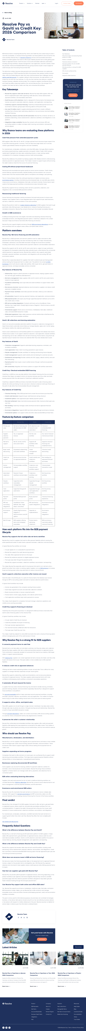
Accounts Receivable (36, 1011)
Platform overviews (67, 59)
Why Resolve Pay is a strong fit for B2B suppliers (71, 68)
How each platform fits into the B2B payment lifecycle (71, 64)
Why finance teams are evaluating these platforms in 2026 (72, 56)
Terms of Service (72, 1027)
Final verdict (65, 73)
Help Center (77, 1006)
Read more (5, 986)
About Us (48, 1006)
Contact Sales (66, 3)
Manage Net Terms (62, 1009)
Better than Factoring (62, 1014)
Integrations (34, 1016)
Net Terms (33, 1009)
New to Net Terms (61, 1006)
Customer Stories (78, 1011)
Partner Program (50, 1011)
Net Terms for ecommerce (63, 1011)
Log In (56, 3)
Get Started (79, 3)
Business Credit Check (36, 1014)
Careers (48, 1009)
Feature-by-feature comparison (69, 61)
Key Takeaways (66, 53)
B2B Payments (34, 1006)
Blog (75, 1009)
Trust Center (77, 1019)
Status (75, 1016)
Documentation (78, 1014)
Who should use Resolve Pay (69, 71)
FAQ (32, 1019)
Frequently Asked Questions (69, 75)
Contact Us (48, 1014)
